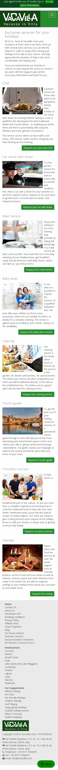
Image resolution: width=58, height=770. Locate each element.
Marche (9, 679)
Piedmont (10, 683)
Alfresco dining (12, 691)
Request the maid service (39, 269)
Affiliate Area (11, 623)
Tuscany (9, 650)
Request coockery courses (38, 531)
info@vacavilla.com (22, 758)
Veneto (8, 654)
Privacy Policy (12, 620)
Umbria (8, 670)
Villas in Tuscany (13, 713)
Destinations (12, 647)
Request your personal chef (38, 147)
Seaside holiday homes (17, 710)
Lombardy (10, 667)
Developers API (13, 613)
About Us (10, 610)
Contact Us (10, 607)
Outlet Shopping (13, 717)
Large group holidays (16, 707)
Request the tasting (42, 593)
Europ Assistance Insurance (19, 639)
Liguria (8, 673)
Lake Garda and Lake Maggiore (21, 663)
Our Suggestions (14, 687)
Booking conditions (15, 616)
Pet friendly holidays (15, 697)
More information (29, 5)
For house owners (14, 633)
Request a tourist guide (40, 459)
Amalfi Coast (11, 657)
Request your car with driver (37, 207)
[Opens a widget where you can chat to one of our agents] (46, 764)
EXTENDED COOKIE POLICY (19, 642)
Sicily (7, 660)
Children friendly (13, 700)
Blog (7, 629)
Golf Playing (11, 704)
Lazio (7, 676)
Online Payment (13, 626)
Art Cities (9, 694)
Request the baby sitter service (36, 332)
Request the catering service (37, 394)
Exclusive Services (14, 636)
